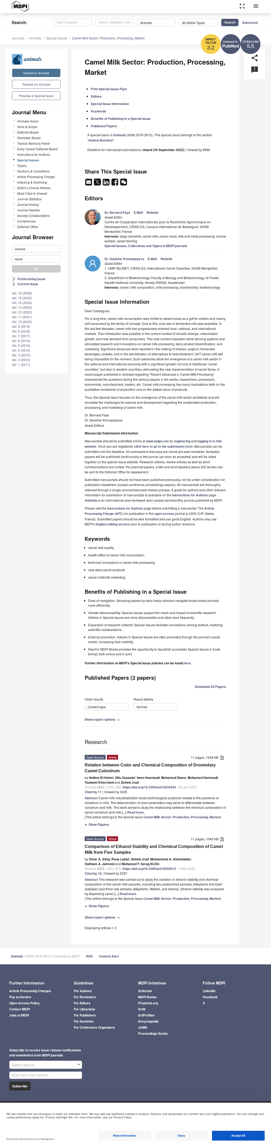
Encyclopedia (148, 1021)
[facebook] (115, 183)
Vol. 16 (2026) (22, 293)
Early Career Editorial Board (37, 149)
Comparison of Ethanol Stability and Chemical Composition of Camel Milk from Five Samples (154, 849)
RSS (89, 956)
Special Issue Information (110, 103)
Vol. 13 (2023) (22, 307)
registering (182, 441)
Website (152, 212)
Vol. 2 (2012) (21, 359)
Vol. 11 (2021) (22, 317)
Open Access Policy (24, 1003)
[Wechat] (123, 183)
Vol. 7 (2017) (21, 336)
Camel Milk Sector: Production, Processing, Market (108, 38)
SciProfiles (146, 1015)
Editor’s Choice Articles (34, 187)
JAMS (142, 1027)
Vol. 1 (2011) (21, 364)
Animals (35, 38)
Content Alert (109, 956)
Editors (96, 96)
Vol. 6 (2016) (21, 340)
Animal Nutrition (100, 140)
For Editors (82, 1003)
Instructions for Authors (33, 154)
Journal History (28, 204)
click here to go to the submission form (163, 446)
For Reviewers (85, 997)
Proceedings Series (153, 1033)
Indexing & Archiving (32, 182)
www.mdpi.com (157, 441)
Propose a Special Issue (36, 95)
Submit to (36, 73)
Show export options (103, 719)
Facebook (210, 997)
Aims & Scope (27, 126)
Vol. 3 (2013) (21, 355)
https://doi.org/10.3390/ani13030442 (149, 787)
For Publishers (85, 1015)
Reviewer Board (28, 137)
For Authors (83, 990)
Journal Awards (28, 210)
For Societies (84, 1021)
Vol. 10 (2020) (22, 321)
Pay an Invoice (20, 997)
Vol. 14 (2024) (22, 302)
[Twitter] (98, 183)
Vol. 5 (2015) (21, 345)
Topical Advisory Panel (33, 143)
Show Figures (97, 824)
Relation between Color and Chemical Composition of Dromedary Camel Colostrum (150, 768)
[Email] (89, 183)
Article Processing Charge (36, 176)
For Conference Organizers (94, 1027)
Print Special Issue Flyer (109, 89)
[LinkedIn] (106, 183)
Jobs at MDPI (19, 1015)
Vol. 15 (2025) (22, 298)
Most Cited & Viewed (32, 193)
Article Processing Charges (30, 990)
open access (164, 513)
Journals (18, 38)
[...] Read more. (133, 812)
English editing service (113, 524)
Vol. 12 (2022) (22, 312)
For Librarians (84, 1009)
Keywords (98, 111)
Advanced (250, 22)
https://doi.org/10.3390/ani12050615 (149, 868)
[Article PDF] (222, 758)
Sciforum (145, 990)
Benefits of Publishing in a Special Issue (121, 118)
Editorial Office (27, 226)
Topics (21, 165)
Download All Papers (210, 686)
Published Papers (104, 126)
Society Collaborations (33, 215)
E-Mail (138, 212)
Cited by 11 (93, 791)
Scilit (142, 1009)
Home (27, 121)
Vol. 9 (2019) (21, 326)
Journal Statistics (29, 199)
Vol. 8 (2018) (21, 331)
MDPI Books (147, 997)
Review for (36, 84)
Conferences (26, 221)
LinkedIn (209, 990)
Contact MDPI (19, 1009)
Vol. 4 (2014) (21, 350)
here (187, 663)
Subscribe (20, 1086)
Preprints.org (148, 1003)
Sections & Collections (33, 171)
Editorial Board (28, 132)
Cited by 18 (93, 873)
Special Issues (56, 38)
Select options (23, 1064)
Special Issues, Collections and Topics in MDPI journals (146, 245)
